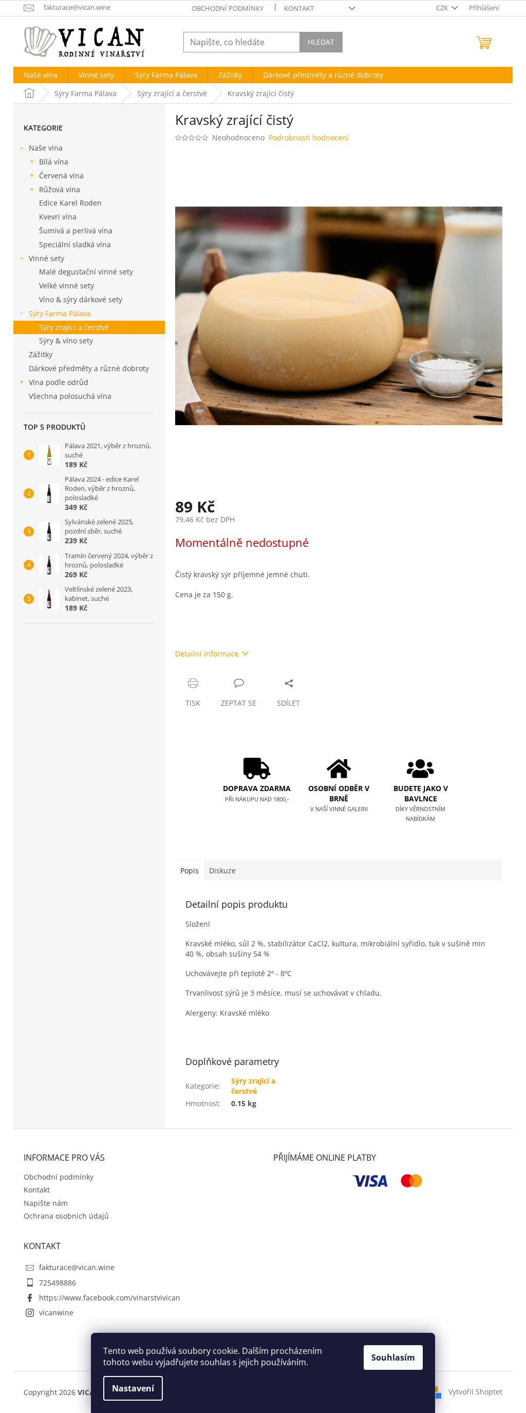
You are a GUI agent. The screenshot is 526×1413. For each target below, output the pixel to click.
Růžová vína (59, 189)
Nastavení (133, 1388)
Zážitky (40, 354)
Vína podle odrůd (58, 382)
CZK (442, 7)
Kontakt (299, 8)
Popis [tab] (189, 870)
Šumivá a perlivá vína (75, 230)
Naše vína (46, 148)
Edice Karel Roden (70, 203)
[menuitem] (40, 75)
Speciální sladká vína (75, 244)
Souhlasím (393, 1357)
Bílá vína (53, 162)
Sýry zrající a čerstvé (74, 327)
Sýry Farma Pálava (60, 313)
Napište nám (46, 1203)
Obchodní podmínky (228, 8)
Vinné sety (46, 258)
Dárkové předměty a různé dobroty (89, 368)
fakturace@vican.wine (77, 1267)
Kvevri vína (58, 217)
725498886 (57, 1283)
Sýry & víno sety (66, 340)
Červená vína (61, 175)
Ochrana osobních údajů (66, 1216)
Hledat (321, 42)
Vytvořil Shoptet (475, 1391)
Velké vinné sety (66, 285)
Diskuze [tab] (222, 870)
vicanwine (56, 1312)
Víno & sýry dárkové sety (80, 299)
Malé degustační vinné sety (86, 272)
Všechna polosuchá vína (70, 396)
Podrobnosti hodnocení (309, 137)
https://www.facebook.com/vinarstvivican (109, 1297)
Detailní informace (207, 653)
